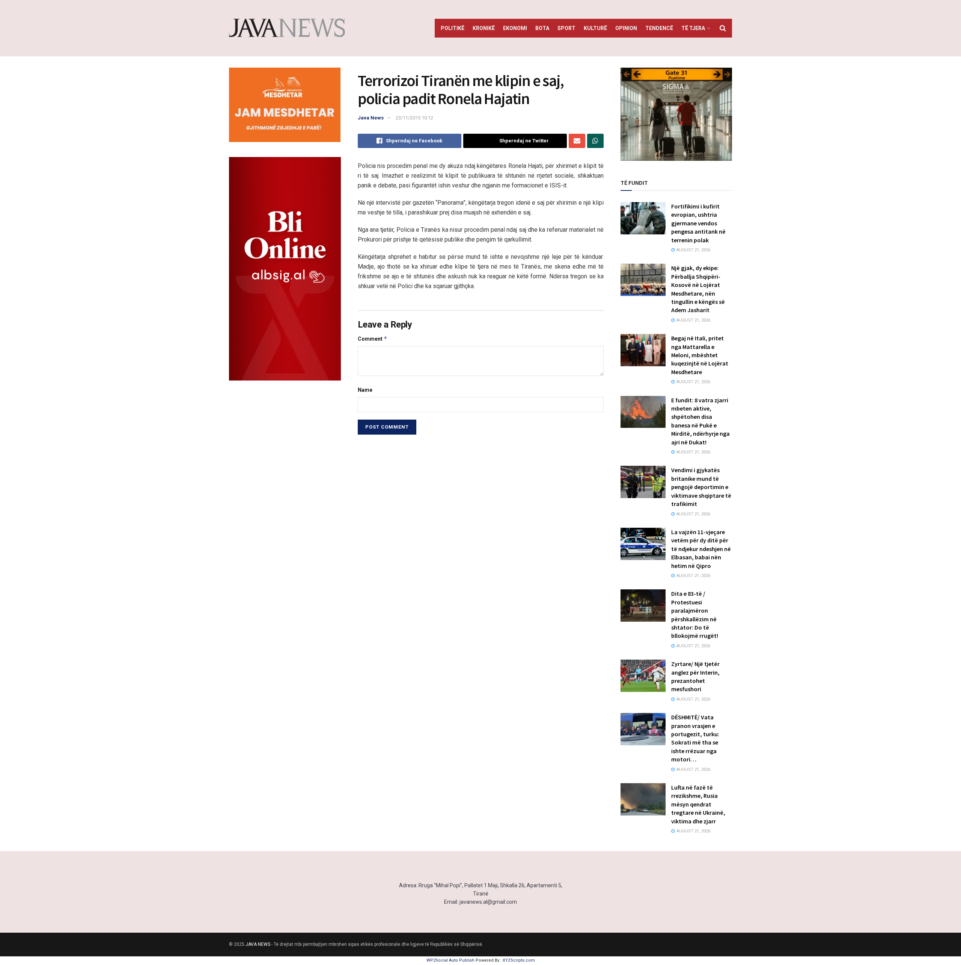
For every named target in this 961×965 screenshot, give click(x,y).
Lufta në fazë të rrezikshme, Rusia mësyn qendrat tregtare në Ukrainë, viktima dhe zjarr (698, 804)
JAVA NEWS (258, 944)
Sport (566, 28)
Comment (372, 338)
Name (365, 390)
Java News (371, 118)
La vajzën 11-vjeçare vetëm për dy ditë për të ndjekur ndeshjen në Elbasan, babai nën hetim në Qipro (701, 548)
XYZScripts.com (519, 960)
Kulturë (595, 28)
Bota (542, 28)
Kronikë (484, 28)
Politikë (452, 28)
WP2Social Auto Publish (450, 960)
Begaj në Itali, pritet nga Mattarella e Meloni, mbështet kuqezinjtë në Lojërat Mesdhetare (699, 355)
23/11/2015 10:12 (414, 118)
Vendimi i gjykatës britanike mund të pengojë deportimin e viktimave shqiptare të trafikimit (701, 486)
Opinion (626, 28)
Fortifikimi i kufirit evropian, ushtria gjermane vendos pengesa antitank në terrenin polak (698, 223)
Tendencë (659, 28)
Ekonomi (515, 28)
